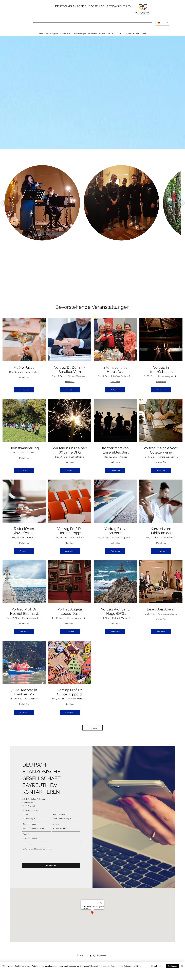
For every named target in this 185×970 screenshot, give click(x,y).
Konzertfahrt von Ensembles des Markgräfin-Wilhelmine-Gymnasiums (115, 450)
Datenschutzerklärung (132, 966)
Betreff (25, 834)
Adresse (56, 824)
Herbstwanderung (24, 448)
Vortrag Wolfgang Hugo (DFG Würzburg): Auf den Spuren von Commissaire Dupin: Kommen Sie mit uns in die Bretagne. (115, 611)
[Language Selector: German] (162, 23)
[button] (42, 203)
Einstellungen (156, 966)
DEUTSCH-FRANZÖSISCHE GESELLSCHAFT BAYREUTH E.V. (93, 6)
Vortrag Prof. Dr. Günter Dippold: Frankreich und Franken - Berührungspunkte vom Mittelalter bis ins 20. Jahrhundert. (69, 692)
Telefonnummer (29, 824)
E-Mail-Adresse (59, 814)
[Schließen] (181, 966)
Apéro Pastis (24, 367)
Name (25, 814)
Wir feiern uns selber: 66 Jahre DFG (70, 450)
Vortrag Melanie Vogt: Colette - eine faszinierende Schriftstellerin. (161, 450)
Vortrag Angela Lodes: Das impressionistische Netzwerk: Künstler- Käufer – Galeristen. (70, 611)
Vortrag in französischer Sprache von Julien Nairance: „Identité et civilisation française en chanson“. (161, 369)
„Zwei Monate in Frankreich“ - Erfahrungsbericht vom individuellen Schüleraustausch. (24, 692)
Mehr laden (92, 728)
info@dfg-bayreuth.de (31, 811)
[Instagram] (94, 955)
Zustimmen (172, 966)
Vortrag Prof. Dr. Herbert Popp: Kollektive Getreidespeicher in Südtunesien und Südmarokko (69, 531)
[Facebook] (90, 955)
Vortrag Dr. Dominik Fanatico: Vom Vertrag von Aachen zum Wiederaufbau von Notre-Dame (69, 369)
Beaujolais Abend (161, 609)
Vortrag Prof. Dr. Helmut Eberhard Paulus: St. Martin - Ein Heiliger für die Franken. (24, 611)
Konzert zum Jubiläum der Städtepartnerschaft (161, 531)
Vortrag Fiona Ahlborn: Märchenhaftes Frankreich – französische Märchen (115, 531)
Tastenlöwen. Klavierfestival (24, 531)
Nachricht (27, 844)
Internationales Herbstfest (115, 369)
